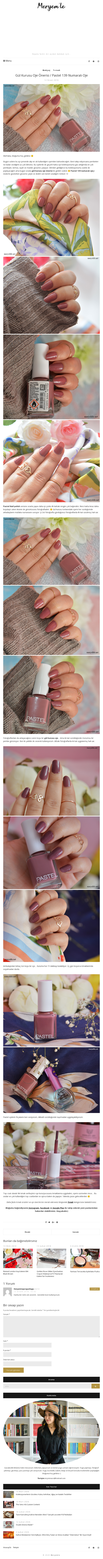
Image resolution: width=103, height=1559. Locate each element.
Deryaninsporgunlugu (24, 1289)
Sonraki (76, 1232)
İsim (5, 1341)
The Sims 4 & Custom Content (28, 1504)
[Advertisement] (51, 32)
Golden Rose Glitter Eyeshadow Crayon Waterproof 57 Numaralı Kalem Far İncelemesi (50, 1273)
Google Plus (58, 1208)
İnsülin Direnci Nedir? (24, 1524)
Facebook (44, 1208)
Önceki (27, 1232)
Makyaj (46, 70)
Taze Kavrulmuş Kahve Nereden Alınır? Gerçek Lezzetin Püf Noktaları (44, 1514)
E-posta (7, 1350)
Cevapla (94, 1289)
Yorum (6, 1314)
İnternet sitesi (8, 1359)
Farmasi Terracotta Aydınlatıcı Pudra (85, 1271)
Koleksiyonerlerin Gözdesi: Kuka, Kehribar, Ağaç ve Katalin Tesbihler (44, 1494)
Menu (8, 61)
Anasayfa (7, 1547)
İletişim (16, 1547)
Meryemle (55, 1555)
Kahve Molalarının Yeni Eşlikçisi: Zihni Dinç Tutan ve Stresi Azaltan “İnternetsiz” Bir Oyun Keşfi (53, 1535)
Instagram (33, 1208)
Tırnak (56, 70)
